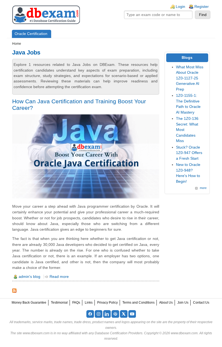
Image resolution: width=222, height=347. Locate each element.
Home (16, 43)
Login (180, 7)
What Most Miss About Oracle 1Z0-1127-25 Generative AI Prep (189, 78)
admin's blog (29, 277)
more (203, 187)
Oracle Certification (31, 34)
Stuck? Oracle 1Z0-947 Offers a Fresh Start (189, 152)
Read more (59, 277)
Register (201, 7)
